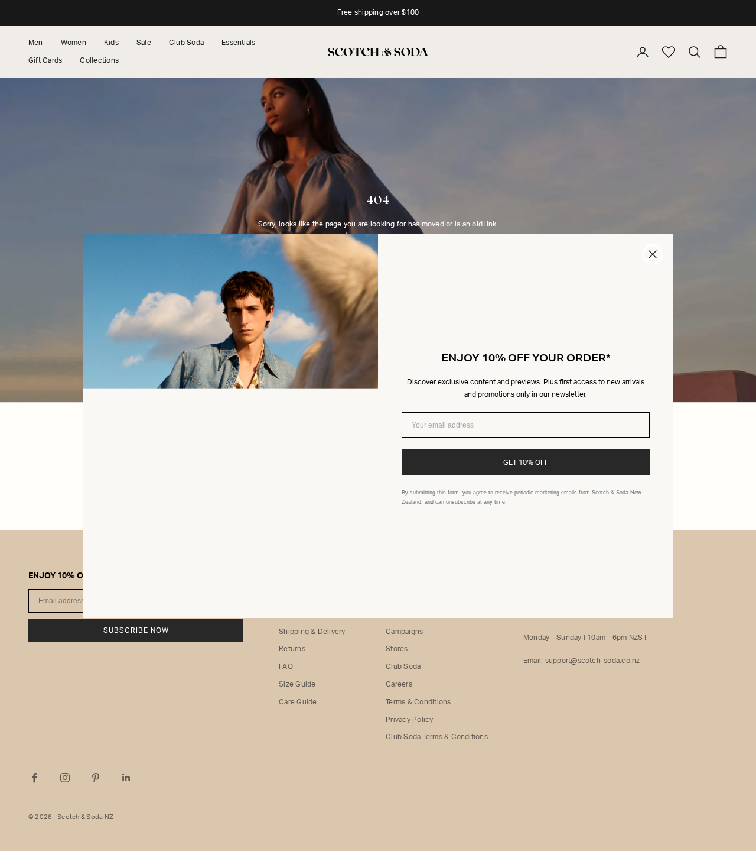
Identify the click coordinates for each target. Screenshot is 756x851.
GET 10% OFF (526, 462)
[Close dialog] (653, 254)
